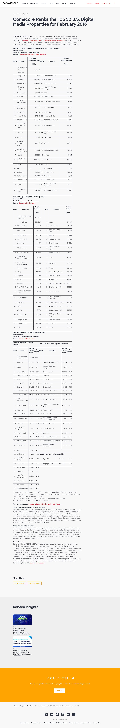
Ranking (16, 14)
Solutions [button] (25, 3)
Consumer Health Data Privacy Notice (55, 723)
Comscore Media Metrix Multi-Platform (32, 55)
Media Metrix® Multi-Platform (54, 40)
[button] (89, 4)
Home (16, 706)
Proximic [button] (72, 3)
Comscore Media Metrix (27, 203)
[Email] (73, 715)
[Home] (10, 4)
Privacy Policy (24, 723)
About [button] (58, 3)
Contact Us (96, 723)
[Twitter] (46, 715)
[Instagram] (62, 715)
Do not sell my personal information (80, 723)
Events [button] (51, 3)
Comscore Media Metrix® (32, 40)
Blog (15, 627)
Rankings (30, 706)
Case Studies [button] (34, 3)
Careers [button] (64, 3)
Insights (22, 706)
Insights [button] (43, 3)
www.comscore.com (37, 563)
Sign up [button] (59, 691)
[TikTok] (57, 715)
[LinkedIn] (51, 715)
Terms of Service (36, 723)
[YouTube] (68, 715)
